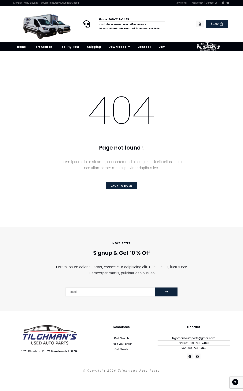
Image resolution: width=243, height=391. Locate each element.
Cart (162, 47)
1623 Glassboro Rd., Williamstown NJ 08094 (49, 351)
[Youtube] (228, 3)
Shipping (94, 47)
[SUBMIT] (166, 291)
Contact (144, 47)
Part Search (43, 47)
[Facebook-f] (223, 3)
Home (21, 47)
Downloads (117, 47)
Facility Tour (70, 47)
